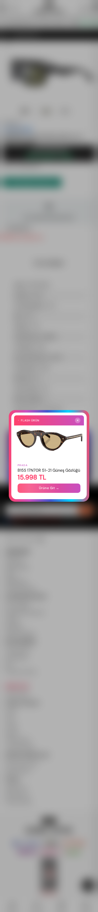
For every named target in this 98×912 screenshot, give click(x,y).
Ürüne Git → (49, 488)
